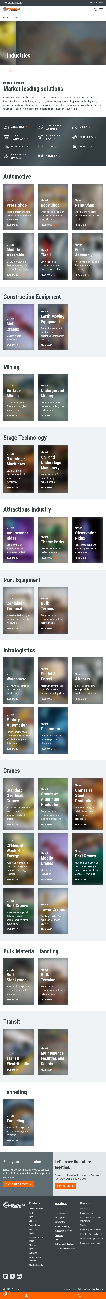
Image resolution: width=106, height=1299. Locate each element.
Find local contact (17, 1184)
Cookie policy (70, 1289)
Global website (84, 1289)
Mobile (13, 326)
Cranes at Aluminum (50, 799)
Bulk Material (19, 156)
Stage (18, 137)
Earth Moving (52, 319)
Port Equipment (61, 1213)
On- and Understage (51, 462)
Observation (86, 535)
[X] (12, 1276)
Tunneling (59, 1235)
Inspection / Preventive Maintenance (90, 1219)
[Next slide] (10, 71)
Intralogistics (60, 1217)
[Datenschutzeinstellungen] (5, 1294)
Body (50, 205)
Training (83, 1225)
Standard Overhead (15, 795)
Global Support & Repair (90, 1229)
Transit (19, 1061)
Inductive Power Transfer (36, 1239)
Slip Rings (33, 1221)
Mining (57, 1239)
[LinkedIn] (5, 1276)
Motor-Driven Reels (35, 1231)
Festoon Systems (33, 1215)
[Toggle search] (95, 10)
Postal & (48, 676)
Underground (52, 393)
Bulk (48, 606)
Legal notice (97, 1289)
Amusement (17, 535)
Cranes (58, 1208)
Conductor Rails (36, 1208)
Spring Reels (34, 1225)
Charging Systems (33, 1247)
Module (15, 252)
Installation (85, 1208)
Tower (53, 909)
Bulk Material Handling (64, 1244)
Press (17, 205)
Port (89, 137)
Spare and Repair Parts (90, 1243)
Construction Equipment (65, 1248)
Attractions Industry (63, 1231)
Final (83, 252)
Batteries (33, 1253)
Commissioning (86, 1213)
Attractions (53, 137)
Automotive (60, 1222)
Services (85, 1203)
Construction (54, 127)
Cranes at (15, 851)
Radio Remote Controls (35, 1259)
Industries (61, 1203)
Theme (52, 542)
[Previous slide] (5, 71)
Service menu (95, 3)
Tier (46, 255)
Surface (14, 393)
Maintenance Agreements (91, 1238)
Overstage (16, 461)
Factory (17, 722)
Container (15, 606)
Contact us (63, 1186)
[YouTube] (19, 1276)
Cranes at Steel (85, 795)
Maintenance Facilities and (52, 1058)
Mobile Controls (36, 1265)
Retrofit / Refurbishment (91, 1234)
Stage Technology (62, 1226)
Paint (84, 205)
